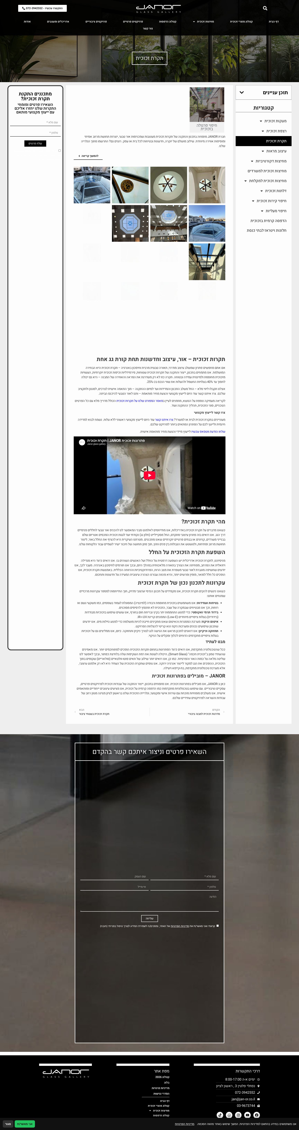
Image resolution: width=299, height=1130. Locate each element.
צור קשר (148, 28)
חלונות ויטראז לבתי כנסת (267, 230)
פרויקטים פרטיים (133, 22)
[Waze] (229, 1115)
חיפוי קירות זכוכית (272, 201)
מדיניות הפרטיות (22, 151)
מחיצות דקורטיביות (271, 161)
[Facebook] (256, 1115)
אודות (27, 22)
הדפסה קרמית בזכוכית (269, 221)
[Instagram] (238, 1115)
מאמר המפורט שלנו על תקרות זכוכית (139, 401)
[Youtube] (247, 1115)
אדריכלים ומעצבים (58, 22)
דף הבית (274, 22)
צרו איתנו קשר (164, 419)
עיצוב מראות (276, 151)
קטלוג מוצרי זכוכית (241, 22)
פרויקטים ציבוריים (96, 22)
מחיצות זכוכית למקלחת (268, 181)
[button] (241, 92)
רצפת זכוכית (276, 131)
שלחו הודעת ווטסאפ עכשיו (208, 431)
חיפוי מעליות (276, 211)
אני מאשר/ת (25, 1124)
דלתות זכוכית (276, 191)
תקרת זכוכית (276, 141)
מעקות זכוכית (276, 121)
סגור (8, 1124)
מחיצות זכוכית (205, 22)
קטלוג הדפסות (167, 22)
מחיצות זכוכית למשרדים (267, 171)
